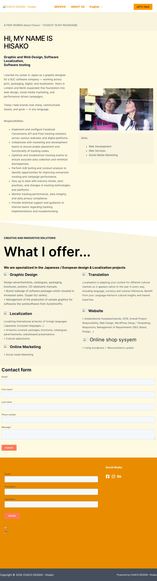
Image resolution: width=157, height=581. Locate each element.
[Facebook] (108, 476)
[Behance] (119, 476)
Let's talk (143, 6)
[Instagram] (113, 476)
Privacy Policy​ (13, 548)
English (95, 6)
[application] (101, 6)
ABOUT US (77, 6)
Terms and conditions (18, 543)
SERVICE (60, 6)
